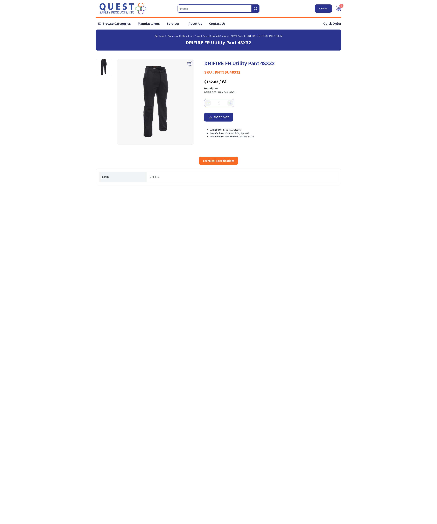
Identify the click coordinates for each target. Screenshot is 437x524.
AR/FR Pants (237, 36)
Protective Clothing (178, 36)
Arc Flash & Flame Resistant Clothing (209, 36)
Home (162, 36)
